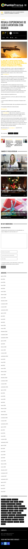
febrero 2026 (3, 294)
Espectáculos (21, 506)
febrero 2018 (3, 463)
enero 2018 (3, 466)
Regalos (16, 133)
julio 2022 (3, 393)
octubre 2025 (4, 306)
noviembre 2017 (4, 473)
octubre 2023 (4, 353)
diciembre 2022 (4, 377)
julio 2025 (3, 316)
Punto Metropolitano (21, 515)
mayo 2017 (3, 491)
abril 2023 (3, 365)
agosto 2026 (3, 276)
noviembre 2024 (4, 334)
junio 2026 (3, 282)
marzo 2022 (3, 405)
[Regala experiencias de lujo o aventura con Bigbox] (14, 49)
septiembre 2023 (4, 356)
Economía (19, 503)
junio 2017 (3, 488)
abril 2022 (3, 402)
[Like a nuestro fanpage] (2, 543)
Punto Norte (4, 517)
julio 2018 (3, 448)
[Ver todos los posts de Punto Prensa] (10, 33)
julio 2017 (3, 485)
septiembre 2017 (4, 479)
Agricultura (15, 499)
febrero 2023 (3, 371)
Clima (12, 501)
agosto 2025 (3, 313)
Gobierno (3, 508)
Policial (9, 512)
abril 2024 (3, 343)
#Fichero (3, 499)
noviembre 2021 (4, 417)
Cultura (21, 501)
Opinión (21, 510)
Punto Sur (10, 517)
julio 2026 (3, 279)
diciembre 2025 (4, 300)
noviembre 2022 (4, 380)
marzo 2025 (3, 325)
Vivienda (3, 524)
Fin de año (11, 133)
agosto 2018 (3, 445)
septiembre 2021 (4, 423)
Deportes (3, 503)
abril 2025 (3, 322)
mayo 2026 (3, 285)
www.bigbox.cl (6, 74)
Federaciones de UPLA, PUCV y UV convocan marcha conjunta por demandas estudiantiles (14, 12)
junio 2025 (3, 319)
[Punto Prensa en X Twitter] (5, 543)
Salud (2, 519)
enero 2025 (3, 328)
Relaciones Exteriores (18, 517)
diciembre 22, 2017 (7, 217)
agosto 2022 (3, 390)
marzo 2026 (3, 291)
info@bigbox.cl (4, 129)
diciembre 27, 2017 (7, 173)
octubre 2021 (4, 420)
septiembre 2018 (4, 442)
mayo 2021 (3, 436)
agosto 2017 (3, 482)
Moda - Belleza (4, 510)
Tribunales (16, 521)
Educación (3, 506)
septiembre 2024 (4, 337)
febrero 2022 (3, 408)
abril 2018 (3, 457)
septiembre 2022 (4, 386)
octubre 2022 (4, 383)
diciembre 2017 (4, 470)
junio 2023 (3, 359)
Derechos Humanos (11, 503)
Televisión (21, 519)
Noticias (16, 510)
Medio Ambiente (22, 508)
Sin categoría (8, 519)
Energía (15, 506)
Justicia (16, 508)
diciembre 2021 (4, 414)
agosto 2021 (3, 426)
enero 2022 (3, 411)
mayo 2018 (3, 454)
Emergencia (10, 506)
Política (14, 512)
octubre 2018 (4, 439)
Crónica (16, 501)
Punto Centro (12, 515)
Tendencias (3, 521)
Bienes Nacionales (5, 501)
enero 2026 (3, 297)
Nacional (11, 510)
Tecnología (15, 519)
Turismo (3, 19)
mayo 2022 (3, 399)
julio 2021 (3, 430)
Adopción (9, 499)
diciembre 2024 (4, 331)
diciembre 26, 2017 (7, 195)
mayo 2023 (3, 362)
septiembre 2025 (4, 310)
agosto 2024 (3, 340)
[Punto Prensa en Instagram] (8, 543)
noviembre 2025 (4, 303)
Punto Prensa (15, 33)
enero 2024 (3, 350)
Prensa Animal (4, 515)
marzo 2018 (3, 460)
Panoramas (3, 512)
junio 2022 (3, 396)
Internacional (10, 508)
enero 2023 (3, 374)
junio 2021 (3, 433)
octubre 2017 (4, 476)
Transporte (10, 521)
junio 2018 (3, 451)
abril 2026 (3, 288)
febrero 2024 (3, 346)
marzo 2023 (3, 368)
